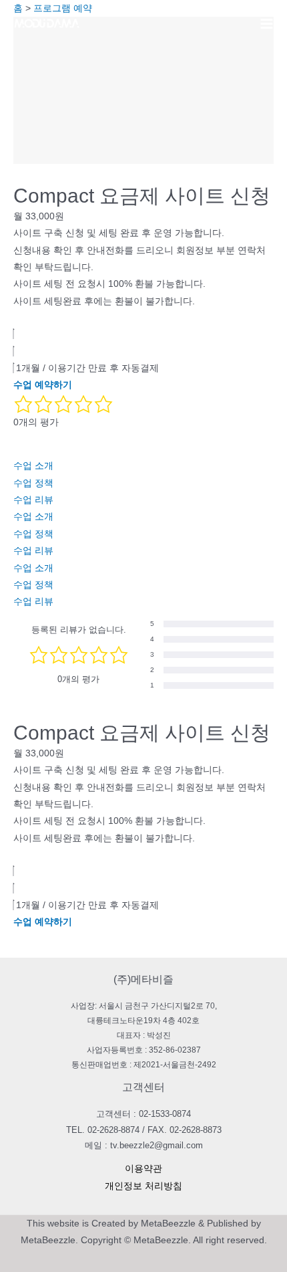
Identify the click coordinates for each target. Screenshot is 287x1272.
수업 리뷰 (33, 500)
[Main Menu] (267, 23)
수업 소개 (33, 466)
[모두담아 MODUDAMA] (46, 23)
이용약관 (143, 1169)
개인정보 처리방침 (143, 1186)
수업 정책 (33, 483)
